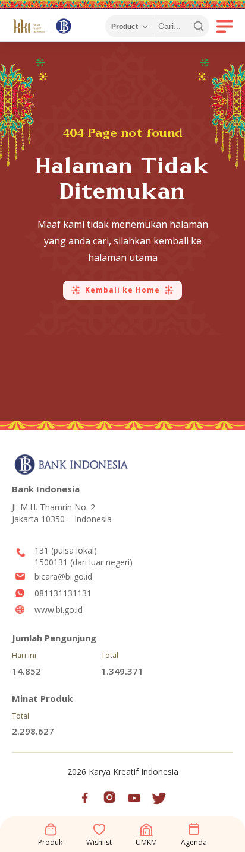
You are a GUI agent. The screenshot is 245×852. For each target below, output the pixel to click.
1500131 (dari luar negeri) (83, 562)
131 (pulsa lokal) (65, 550)
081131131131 (63, 593)
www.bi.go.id (58, 609)
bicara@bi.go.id (63, 576)
